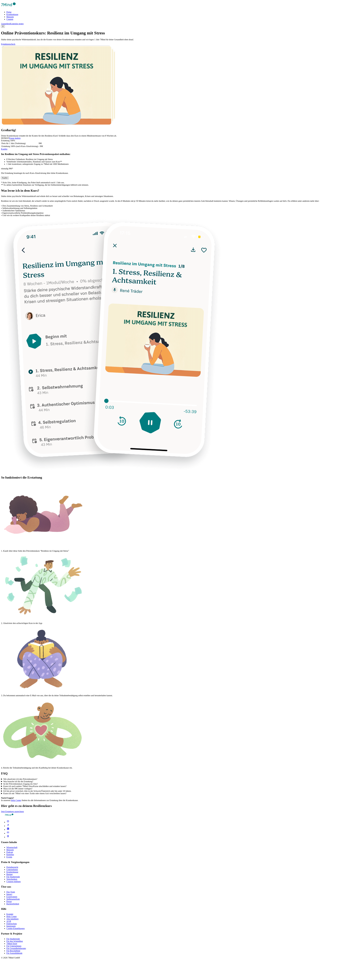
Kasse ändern (15, 138)
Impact (9, 894)
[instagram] (8, 822)
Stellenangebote (13, 899)
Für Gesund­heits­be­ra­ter (16, 948)
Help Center (16, 800)
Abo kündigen (12, 919)
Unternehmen (12, 869)
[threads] (8, 837)
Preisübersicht (12, 867)
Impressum (11, 926)
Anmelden (5, 24)
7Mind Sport (11, 943)
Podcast (9, 852)
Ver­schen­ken (11, 879)
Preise (8, 12)
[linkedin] (8, 829)
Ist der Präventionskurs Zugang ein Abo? (20, 784)
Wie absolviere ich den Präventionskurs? (20, 779)
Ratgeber (10, 854)
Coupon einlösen (13, 881)
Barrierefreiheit (12, 904)
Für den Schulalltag (14, 941)
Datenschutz (11, 924)
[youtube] (8, 833)
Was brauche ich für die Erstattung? (18, 781)
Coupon (9, 19)
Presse (9, 901)
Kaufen (4, 149)
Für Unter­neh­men (13, 946)
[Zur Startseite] (8, 7)
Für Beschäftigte (13, 951)
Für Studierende (13, 877)
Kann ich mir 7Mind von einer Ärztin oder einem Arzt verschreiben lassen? (34, 793)
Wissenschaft (11, 847)
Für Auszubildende (14, 953)
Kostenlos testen (17, 24)
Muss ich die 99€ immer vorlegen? (17, 789)
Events (9, 857)
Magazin (10, 17)
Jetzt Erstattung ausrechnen (12, 811)
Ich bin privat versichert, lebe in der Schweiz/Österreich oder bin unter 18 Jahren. (37, 791)
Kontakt (9, 914)
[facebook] (8, 826)
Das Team (10, 892)
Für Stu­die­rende (13, 939)
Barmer (9, 874)
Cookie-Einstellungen (15, 928)
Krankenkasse (12, 14)
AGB (8, 921)
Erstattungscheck (8, 44)
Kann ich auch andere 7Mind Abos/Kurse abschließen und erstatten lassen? (34, 786)
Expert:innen (11, 897)
